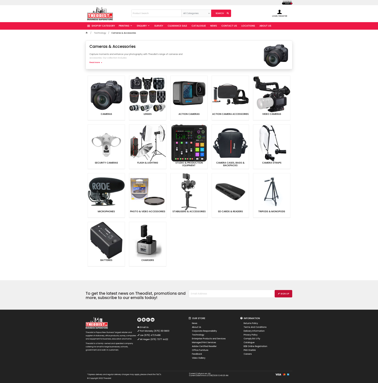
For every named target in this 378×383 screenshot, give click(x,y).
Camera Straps (271, 162)
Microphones (106, 211)
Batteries (106, 260)
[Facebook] (139, 320)
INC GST (291, 3)
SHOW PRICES (287, 1)
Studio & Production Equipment (189, 164)
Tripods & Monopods (271, 211)
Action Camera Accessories (230, 114)
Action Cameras (189, 114)
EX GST (287, 3)
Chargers (147, 260)
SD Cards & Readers (230, 211)
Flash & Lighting (147, 162)
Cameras (106, 114)
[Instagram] (144, 320)
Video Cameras (271, 114)
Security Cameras (106, 162)
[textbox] (156, 13)
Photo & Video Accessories (147, 211)
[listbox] (196, 13)
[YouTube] (148, 320)
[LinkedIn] (152, 320)
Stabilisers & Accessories (189, 211)
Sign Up (285, 293)
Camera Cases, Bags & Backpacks (230, 164)
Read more (94, 62)
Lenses (148, 114)
